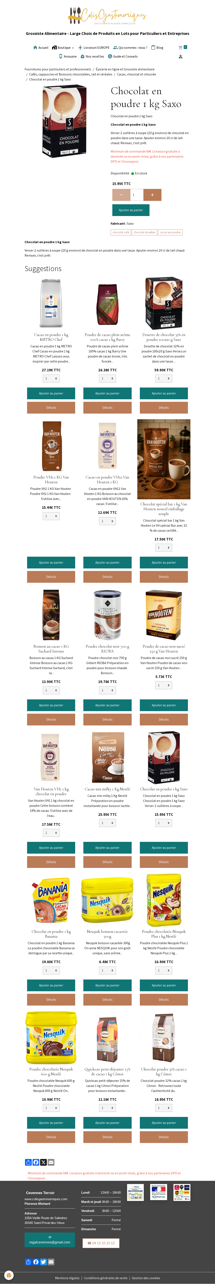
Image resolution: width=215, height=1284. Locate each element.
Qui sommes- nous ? (132, 48)
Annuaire (70, 56)
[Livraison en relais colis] (181, 1192)
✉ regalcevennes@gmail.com (49, 1239)
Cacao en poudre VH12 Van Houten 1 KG (107, 480)
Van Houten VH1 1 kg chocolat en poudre (51, 791)
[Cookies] (9, 1275)
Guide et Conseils (125, 56)
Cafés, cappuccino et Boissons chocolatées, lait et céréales (70, 74)
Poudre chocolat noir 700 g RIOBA (107, 649)
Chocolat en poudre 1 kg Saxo (163, 789)
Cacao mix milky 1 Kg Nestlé (107, 789)
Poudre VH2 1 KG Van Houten (51, 480)
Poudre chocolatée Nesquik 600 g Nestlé (51, 1072)
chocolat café (121, 232)
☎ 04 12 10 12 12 (101, 1243)
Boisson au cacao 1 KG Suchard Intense (51, 649)
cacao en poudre (170, 232)
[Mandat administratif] (158, 1192)
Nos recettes (94, 56)
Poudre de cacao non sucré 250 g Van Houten (164, 649)
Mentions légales (67, 1278)
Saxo (130, 223)
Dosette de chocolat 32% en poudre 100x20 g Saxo (163, 337)
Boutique (64, 48)
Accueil (43, 48)
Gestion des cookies (146, 1278)
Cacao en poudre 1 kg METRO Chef (51, 337)
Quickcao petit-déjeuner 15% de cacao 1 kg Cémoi (107, 1072)
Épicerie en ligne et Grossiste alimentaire (125, 69)
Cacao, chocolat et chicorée (136, 74)
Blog (159, 48)
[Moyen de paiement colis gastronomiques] (135, 1192)
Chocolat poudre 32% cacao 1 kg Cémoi (164, 1072)
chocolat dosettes (144, 232)
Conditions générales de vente (105, 1278)
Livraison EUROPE (96, 48)
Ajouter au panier (131, 210)
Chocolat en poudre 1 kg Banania (51, 934)
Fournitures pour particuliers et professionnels (58, 69)
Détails (51, 407)
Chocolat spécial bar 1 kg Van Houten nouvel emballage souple (163, 509)
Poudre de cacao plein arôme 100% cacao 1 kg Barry (107, 337)
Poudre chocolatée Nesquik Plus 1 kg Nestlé (164, 934)
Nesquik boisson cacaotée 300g (107, 934)
